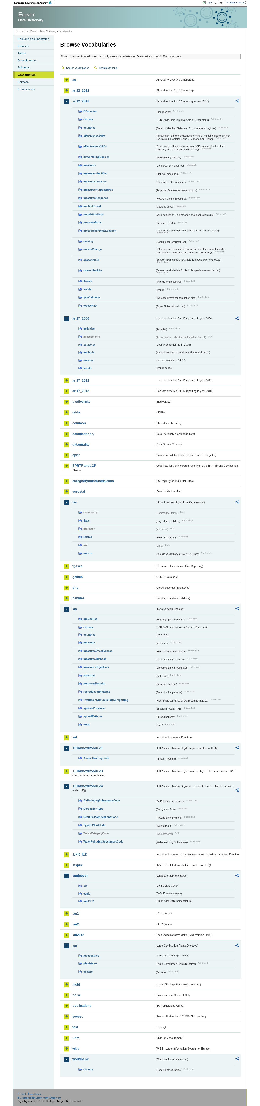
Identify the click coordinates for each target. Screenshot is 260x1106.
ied (74, 737)
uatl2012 (88, 901)
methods (88, 352)
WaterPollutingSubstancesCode (103, 841)
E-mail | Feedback (29, 1094)
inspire (77, 865)
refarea (87, 536)
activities (89, 328)
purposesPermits (94, 683)
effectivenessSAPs (95, 146)
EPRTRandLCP (84, 465)
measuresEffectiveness (97, 650)
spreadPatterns (92, 716)
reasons (88, 360)
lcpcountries (91, 955)
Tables (22, 53)
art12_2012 (80, 90)
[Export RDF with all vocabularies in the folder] (237, 101)
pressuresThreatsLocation (99, 230)
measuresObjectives (96, 667)
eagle (86, 893)
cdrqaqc (88, 119)
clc (85, 885)
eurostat (78, 491)
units (86, 724)
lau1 (75, 913)
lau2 (75, 924)
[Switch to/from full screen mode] (222, 3)
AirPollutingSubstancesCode (101, 800)
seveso (77, 1016)
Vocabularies (27, 74)
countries (89, 127)
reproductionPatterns (96, 691)
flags (86, 520)
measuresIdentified (95, 173)
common (79, 423)
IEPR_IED (79, 854)
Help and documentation (33, 38)
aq (74, 79)
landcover (80, 875)
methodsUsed (92, 206)
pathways (89, 675)
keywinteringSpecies (96, 156)
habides (78, 598)
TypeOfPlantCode (94, 825)
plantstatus (90, 963)
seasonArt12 (91, 259)
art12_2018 (80, 101)
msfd (76, 984)
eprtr (76, 455)
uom (75, 1038)
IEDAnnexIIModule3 (87, 771)
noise (76, 995)
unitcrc (87, 553)
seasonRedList (92, 270)
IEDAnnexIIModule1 (87, 748)
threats (87, 281)
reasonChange (92, 249)
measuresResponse (95, 198)
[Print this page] (216, 3)
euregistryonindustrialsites (93, 481)
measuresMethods (94, 658)
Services (23, 81)
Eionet (33, 31)
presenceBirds (92, 222)
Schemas (24, 67)
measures (89, 165)
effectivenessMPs (94, 135)
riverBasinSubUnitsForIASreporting (105, 700)
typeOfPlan (90, 305)
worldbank (80, 1059)
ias (74, 609)
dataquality (80, 444)
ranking (88, 241)
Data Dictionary (48, 31)
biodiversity (81, 401)
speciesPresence (94, 708)
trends (87, 289)
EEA (34, 3)
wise (75, 1048)
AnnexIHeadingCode (96, 758)
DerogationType (93, 808)
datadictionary (83, 434)
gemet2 (78, 577)
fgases (77, 566)
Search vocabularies (77, 68)
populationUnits (93, 214)
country (88, 1069)
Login (209, 2)
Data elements (27, 60)
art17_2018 (80, 391)
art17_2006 (80, 318)
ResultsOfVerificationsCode (100, 817)
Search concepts (108, 68)
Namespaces (26, 89)
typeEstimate (91, 297)
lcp (74, 945)
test (75, 1027)
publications (81, 1005)
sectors (88, 971)
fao (74, 502)
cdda (76, 412)
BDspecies (90, 111)
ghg (75, 587)
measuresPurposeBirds (98, 189)
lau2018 (78, 935)
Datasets (23, 46)
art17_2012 (80, 380)
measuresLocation (95, 181)
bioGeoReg (90, 618)
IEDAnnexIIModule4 (87, 786)
